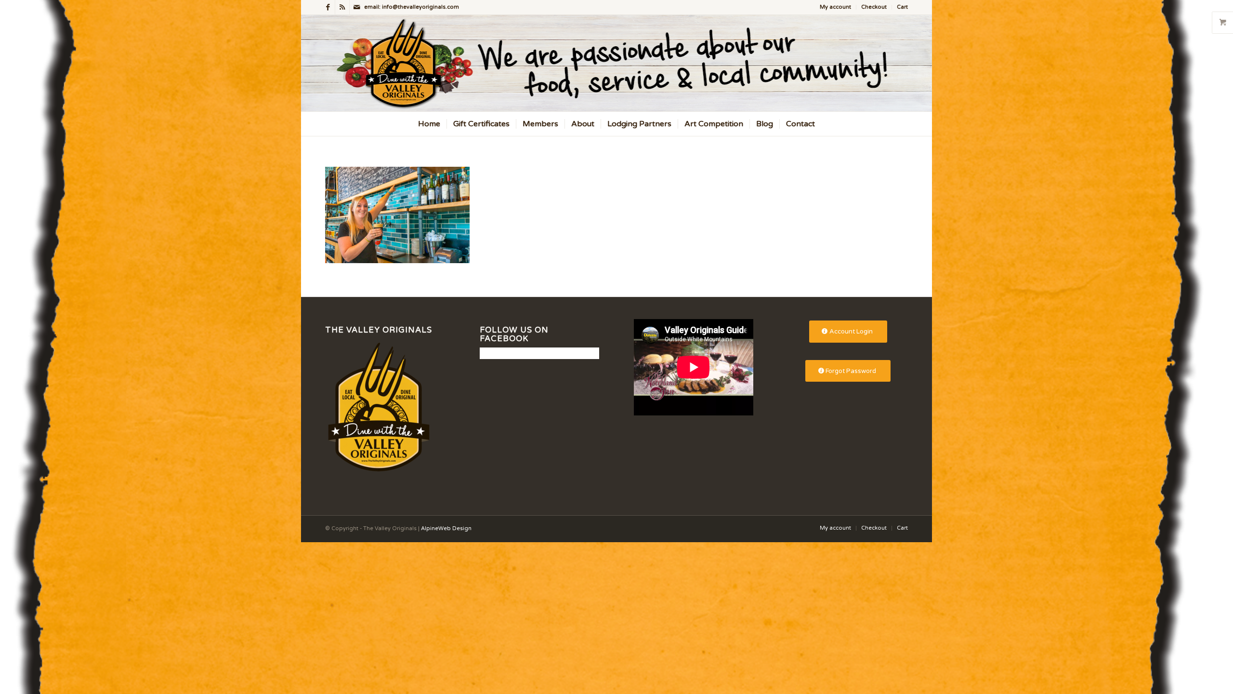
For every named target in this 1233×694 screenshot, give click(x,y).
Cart (902, 7)
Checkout (874, 7)
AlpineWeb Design (446, 528)
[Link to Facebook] (328, 7)
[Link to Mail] (357, 7)
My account (835, 7)
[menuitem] (835, 7)
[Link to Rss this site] (342, 7)
